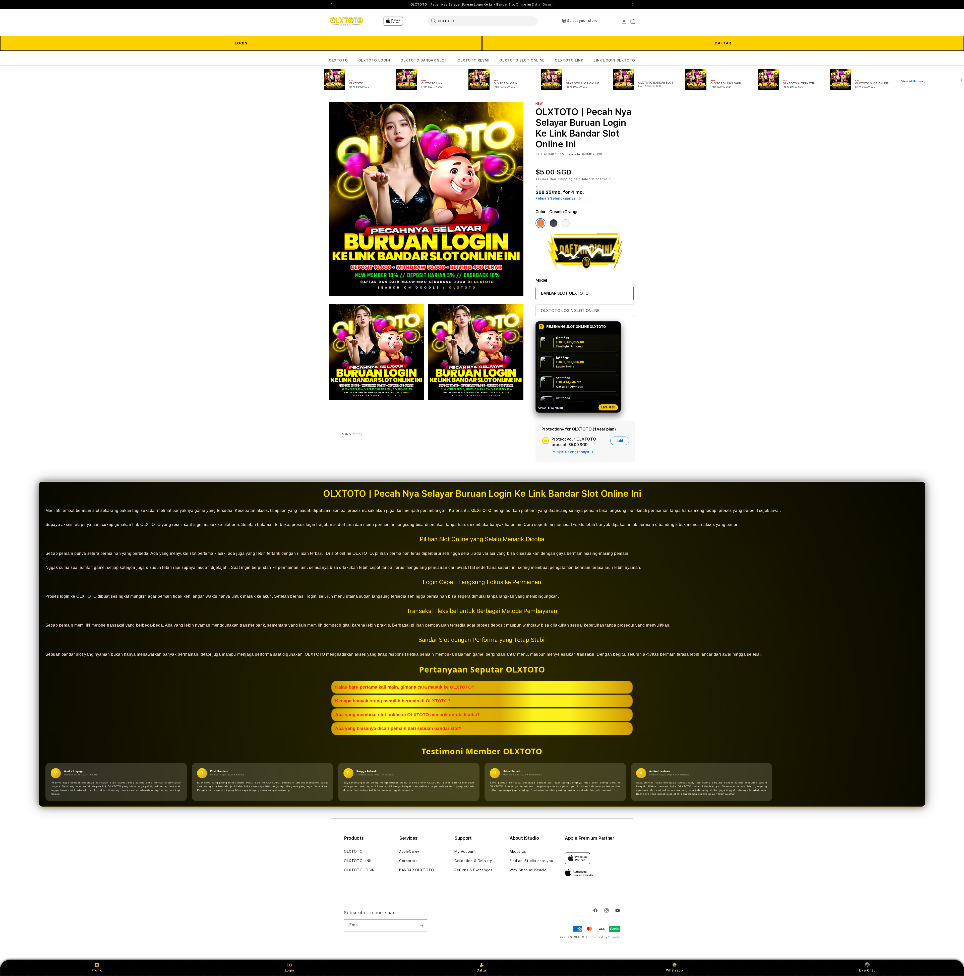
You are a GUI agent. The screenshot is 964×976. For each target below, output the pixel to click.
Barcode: (574, 154)
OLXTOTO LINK (569, 60)
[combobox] (482, 20)
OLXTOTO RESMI (473, 60)
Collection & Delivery (473, 861)
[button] (338, 60)
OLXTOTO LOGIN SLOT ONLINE (570, 310)
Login (289, 970)
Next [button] (632, 4)
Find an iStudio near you (531, 861)
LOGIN (241, 43)
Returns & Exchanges (473, 870)
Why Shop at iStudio (528, 870)
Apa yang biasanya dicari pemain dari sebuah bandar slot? (398, 728)
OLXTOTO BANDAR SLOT (423, 60)
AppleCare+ (409, 851)
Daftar (482, 970)
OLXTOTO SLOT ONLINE (521, 60)
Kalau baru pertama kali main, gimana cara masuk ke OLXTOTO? (404, 687)
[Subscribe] (421, 925)
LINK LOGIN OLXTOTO (614, 60)
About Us (518, 851)
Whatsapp (674, 970)
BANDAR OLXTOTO (416, 870)
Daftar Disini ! (543, 4)
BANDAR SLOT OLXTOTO (565, 293)
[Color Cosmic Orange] (540, 223)
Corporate (408, 861)
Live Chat (867, 970)
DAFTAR (723, 43)
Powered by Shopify (604, 937)
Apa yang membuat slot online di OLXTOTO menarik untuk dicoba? (407, 714)
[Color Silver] (566, 223)
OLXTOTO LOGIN (374, 60)
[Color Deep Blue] (554, 223)
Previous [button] (331, 4)
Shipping (565, 179)
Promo (97, 970)
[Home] (346, 21)
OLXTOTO (338, 60)
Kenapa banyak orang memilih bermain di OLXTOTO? (392, 700)
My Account (465, 851)
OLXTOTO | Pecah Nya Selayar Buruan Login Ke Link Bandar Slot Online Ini (482, 4)
